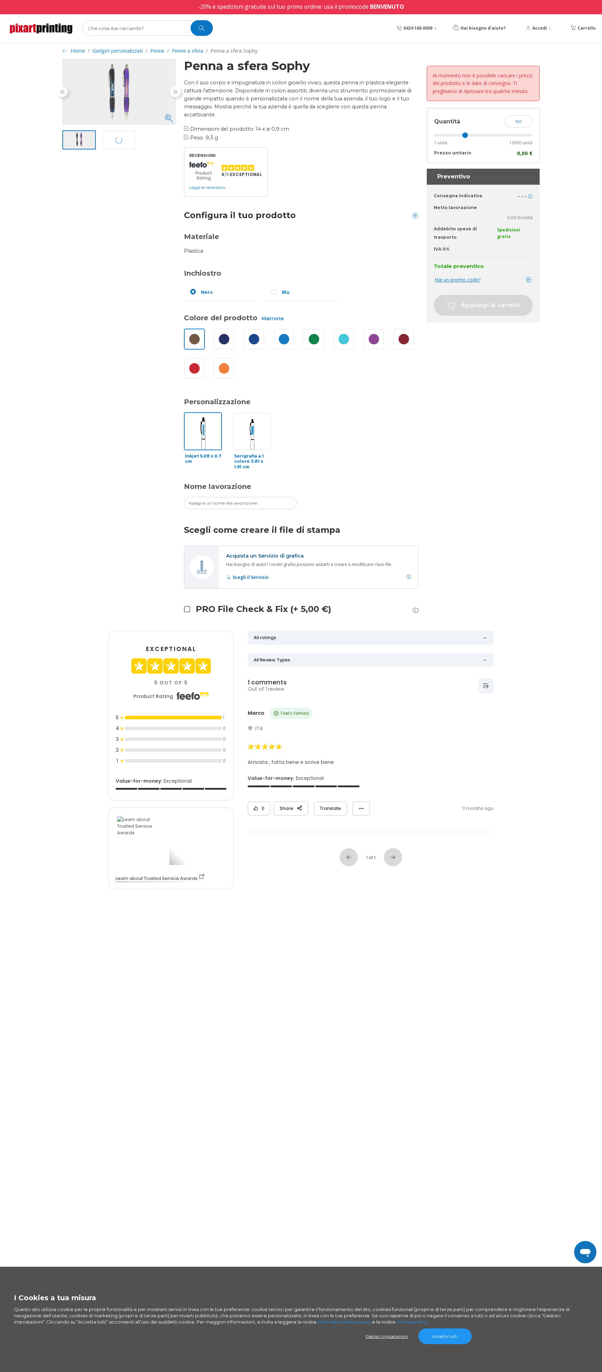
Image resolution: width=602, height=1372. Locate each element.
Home (78, 50)
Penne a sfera (187, 50)
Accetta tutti (445, 1336)
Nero (207, 292)
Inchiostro (202, 273)
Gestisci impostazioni (386, 1336)
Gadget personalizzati (117, 50)
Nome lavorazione (217, 486)
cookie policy (411, 1322)
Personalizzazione (217, 402)
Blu (286, 292)
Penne (157, 50)
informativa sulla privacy (344, 1322)
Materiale (201, 236)
